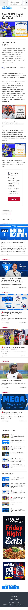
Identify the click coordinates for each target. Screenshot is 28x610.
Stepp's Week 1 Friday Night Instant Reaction (17, 478)
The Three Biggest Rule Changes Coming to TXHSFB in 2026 (18, 466)
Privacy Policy (14, 599)
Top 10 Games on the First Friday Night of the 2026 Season (18, 448)
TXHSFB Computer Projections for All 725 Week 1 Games (17, 436)
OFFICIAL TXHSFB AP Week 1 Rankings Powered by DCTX (17, 441)
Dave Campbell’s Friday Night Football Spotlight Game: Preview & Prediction (12, 313)
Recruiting (5, 361)
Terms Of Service (14, 602)
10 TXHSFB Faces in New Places (11, 380)
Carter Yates (6, 356)
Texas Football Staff (11, 67)
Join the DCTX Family (14, 199)
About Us (14, 594)
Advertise (14, 596)
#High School (6, 213)
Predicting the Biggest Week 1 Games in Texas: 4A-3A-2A (18, 510)
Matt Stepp (6, 254)
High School (6, 223)
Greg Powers (7, 387)
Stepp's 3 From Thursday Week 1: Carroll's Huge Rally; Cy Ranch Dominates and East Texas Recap (12, 280)
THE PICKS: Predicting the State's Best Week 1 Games (17, 453)
